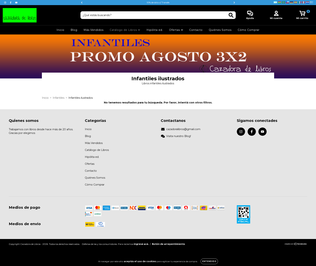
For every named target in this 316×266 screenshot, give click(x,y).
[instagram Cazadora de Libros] (5, 2)
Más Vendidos (94, 30)
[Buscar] (231, 15)
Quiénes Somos (220, 30)
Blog (74, 30)
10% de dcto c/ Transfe (158, 2)
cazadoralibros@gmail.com (183, 129)
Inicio (60, 30)
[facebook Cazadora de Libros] (11, 2)
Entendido (209, 261)
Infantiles (58, 97)
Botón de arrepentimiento (168, 244)
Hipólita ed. (154, 30)
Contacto (196, 30)
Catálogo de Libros (124, 30)
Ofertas (175, 30)
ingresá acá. (141, 244)
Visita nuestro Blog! (178, 136)
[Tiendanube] (295, 244)
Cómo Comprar (248, 30)
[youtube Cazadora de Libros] (16, 2)
